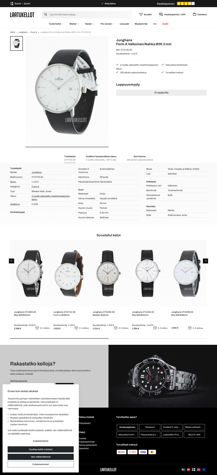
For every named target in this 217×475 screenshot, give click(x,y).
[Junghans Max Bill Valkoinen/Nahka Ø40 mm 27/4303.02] (29, 273)
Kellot (12, 32)
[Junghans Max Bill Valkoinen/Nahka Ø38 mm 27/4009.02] (187, 273)
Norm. (13, 182)
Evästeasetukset (40, 464)
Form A (34, 32)
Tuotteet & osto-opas (173, 427)
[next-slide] (205, 261)
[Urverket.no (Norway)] (199, 469)
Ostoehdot (83, 448)
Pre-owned (106, 24)
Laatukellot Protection (173, 434)
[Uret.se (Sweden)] (183, 469)
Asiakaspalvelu (127, 427)
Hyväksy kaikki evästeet (40, 449)
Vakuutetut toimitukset (176, 65)
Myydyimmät (141, 24)
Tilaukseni (150, 427)
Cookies (82, 438)
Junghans (23, 32)
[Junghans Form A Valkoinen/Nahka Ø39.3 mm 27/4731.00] (69, 273)
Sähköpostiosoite (18, 381)
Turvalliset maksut (174, 72)
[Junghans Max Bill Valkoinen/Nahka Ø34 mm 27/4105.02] (147, 273)
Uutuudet (124, 24)
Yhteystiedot (84, 423)
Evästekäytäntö (40, 441)
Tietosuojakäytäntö (87, 445)
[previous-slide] (11, 261)
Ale (154, 24)
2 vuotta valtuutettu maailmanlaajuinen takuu (137, 67)
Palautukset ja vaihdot (150, 434)
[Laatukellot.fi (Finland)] (194, 469)
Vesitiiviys (15, 204)
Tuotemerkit (55, 24)
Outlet (165, 24)
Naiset (88, 24)
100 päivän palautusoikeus (133, 72)
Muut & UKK (194, 434)
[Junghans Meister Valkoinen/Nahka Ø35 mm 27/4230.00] (108, 273)
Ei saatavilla (161, 92)
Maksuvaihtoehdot (194, 427)
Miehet (73, 24)
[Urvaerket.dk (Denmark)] (189, 469)
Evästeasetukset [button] (86, 442)
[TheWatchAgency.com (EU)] (204, 469)
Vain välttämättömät (41, 457)
